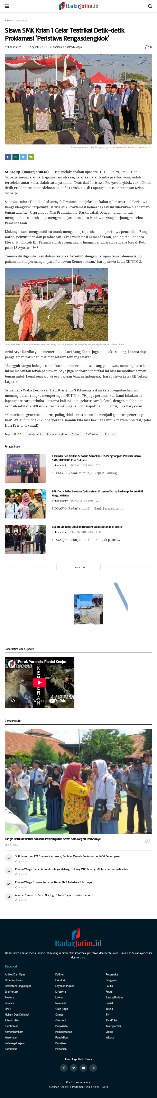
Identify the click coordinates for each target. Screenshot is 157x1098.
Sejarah (76, 434)
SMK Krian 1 (93, 434)
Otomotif (60, 1020)
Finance (9, 1003)
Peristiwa (60, 1043)
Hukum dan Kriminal (17, 1014)
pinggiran (111, 980)
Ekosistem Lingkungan (18, 986)
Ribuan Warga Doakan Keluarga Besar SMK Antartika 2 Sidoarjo (53, 882)
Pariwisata (61, 1026)
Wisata (110, 1037)
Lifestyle (60, 991)
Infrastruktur (12, 1020)
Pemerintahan (63, 1032)
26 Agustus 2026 (83, 531)
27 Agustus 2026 (83, 465)
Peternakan (112, 974)
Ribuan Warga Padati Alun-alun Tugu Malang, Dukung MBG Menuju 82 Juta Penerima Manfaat (72, 869)
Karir (105, 1087)
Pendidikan (21, 20)
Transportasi (113, 1026)
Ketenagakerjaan (15, 1043)
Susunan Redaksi (59, 1087)
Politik (109, 986)
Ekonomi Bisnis (14, 980)
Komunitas (11, 1049)
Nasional (60, 1003)
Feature (9, 997)
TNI (108, 1014)
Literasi (59, 997)
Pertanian (61, 1049)
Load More (79, 567)
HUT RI (18, 434)
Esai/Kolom (11, 991)
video (109, 1032)
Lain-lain (60, 980)
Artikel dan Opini (15, 974)
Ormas (59, 1014)
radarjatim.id (35, 434)
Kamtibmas (11, 1026)
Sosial (109, 1003)
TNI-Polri (111, 1020)
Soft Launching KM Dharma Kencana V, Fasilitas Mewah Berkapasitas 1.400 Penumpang (67, 856)
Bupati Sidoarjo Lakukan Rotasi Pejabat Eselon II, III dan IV (87, 526)
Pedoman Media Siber (85, 1087)
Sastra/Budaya (73, 47)
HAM (8, 1009)
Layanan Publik (64, 986)
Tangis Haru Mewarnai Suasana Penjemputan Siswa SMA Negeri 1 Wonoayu (53, 839)
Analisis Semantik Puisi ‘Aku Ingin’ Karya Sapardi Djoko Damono (54, 895)
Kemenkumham (14, 1032)
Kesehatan (11, 1037)
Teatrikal (110, 434)
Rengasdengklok (57, 434)
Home (8, 20)
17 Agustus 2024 (37, 47)
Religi (109, 991)
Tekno (109, 1009)
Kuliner (59, 974)
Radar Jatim (14, 47)
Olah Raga (61, 1009)
